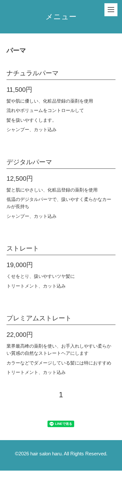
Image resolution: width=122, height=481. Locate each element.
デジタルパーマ (29, 162)
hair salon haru (45, 453)
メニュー (61, 16)
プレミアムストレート (39, 318)
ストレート (23, 248)
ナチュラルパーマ (33, 73)
